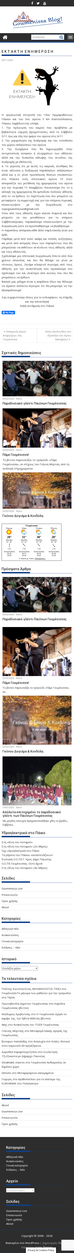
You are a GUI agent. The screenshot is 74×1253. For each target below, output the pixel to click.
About (5, 907)
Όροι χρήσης (10, 901)
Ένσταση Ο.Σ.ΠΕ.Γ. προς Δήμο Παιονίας (27, 859)
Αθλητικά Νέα (10, 928)
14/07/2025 (8, 807)
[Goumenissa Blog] (5, 36)
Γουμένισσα (32, 525)
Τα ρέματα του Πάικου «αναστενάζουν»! (27, 855)
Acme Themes (44, 1247)
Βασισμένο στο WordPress (22, 1243)
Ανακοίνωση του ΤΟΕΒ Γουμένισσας (36, 1024)
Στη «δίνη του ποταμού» (17, 842)
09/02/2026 (8, 398)
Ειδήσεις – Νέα (11, 947)
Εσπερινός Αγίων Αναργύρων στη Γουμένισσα (14, 335)
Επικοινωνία (9, 894)
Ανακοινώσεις (10, 935)
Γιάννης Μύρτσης (13, 1031)
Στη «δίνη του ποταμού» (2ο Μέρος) (24, 846)
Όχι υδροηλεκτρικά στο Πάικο (20, 850)
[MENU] (70, 37)
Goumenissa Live (12, 888)
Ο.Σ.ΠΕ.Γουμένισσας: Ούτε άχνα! (22, 863)
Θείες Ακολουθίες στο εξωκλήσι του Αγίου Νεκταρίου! (58, 335)
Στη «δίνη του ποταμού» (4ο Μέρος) (24, 868)
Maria (19, 398)
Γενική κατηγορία (12, 941)
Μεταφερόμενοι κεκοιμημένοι (35, 1073)
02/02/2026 (8, 450)
